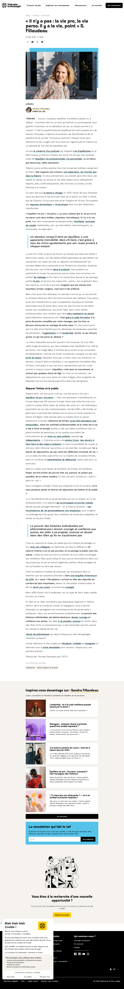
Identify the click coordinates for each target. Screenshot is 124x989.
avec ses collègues (40, 547)
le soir (36, 281)
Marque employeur (52, 944)
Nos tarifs (48, 947)
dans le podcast (61, 269)
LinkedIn (77, 643)
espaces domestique (41, 204)
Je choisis (28, 977)
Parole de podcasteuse (37, 634)
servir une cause (41, 587)
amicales (90, 221)
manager (69, 587)
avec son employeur (70, 510)
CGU (23, 981)
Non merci (11, 977)
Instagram (90, 643)
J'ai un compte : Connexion (55, 961)
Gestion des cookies (49, 981)
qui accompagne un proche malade (74, 502)
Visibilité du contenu (13, 965)
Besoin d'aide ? (50, 958)
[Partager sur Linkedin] (42, 42)
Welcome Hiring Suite (53, 940)
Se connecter (114, 5)
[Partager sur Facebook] (32, 42)
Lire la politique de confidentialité (16, 952)
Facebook (66, 643)
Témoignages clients (53, 951)
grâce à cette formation (78, 317)
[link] (41, 108)
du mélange (40, 277)
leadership (67, 333)
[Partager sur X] (37, 42)
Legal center (33, 981)
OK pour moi (45, 977)
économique (61, 204)
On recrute (78, 944)
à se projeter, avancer (69, 621)
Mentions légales (11, 981)
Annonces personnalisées (15, 962)
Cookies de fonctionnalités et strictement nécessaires (24, 960)
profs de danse (33, 357)
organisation (49, 333)
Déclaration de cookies (35, 952)
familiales (79, 221)
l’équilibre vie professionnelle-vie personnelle (58, 159)
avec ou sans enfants (59, 436)
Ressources (80, 5)
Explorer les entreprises (58, 5)
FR (114, 969)
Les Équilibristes (82, 151)
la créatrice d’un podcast (46, 151)
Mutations (46, 15)
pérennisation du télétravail (61, 459)
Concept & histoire (82, 940)
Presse (76, 947)
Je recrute (97, 5)
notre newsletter (51, 647)
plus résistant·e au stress (80, 313)
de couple (31, 225)
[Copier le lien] (28, 42)
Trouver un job (34, 5)
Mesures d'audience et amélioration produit (21, 967)
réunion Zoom (72, 440)
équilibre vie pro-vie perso (39, 397)
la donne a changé (53, 192)
